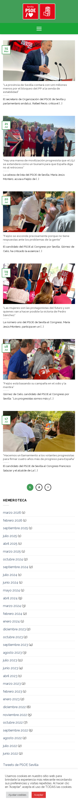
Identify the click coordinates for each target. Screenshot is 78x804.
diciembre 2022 (14, 707)
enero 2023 (11, 699)
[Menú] (39, 28)
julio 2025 (10, 536)
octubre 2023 (13, 637)
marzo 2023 (12, 684)
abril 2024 (10, 598)
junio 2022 (10, 753)
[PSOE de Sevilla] (39, 11)
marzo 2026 (12, 513)
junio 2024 (10, 582)
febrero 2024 (12, 614)
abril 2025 (10, 544)
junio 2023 (10, 668)
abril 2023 (10, 676)
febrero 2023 (12, 691)
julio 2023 (10, 660)
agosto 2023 (12, 653)
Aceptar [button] (38, 794)
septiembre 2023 (15, 645)
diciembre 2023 (14, 629)
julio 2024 (10, 575)
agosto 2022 (12, 738)
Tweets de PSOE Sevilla (20, 765)
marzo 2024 (12, 606)
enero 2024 (11, 621)
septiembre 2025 (15, 528)
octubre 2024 (13, 559)
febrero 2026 (12, 520)
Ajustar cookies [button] (17, 794)
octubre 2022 (13, 722)
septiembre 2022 (15, 730)
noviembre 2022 (15, 715)
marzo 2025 (12, 551)
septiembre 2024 (15, 567)
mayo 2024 (11, 590)
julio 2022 (10, 746)
